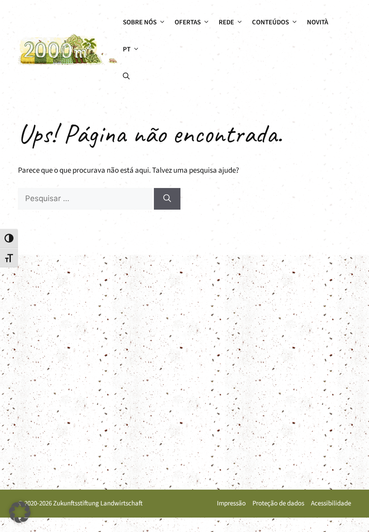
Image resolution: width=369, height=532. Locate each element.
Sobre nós (140, 22)
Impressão (231, 503)
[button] (126, 76)
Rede (226, 22)
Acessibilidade (331, 503)
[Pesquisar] (167, 199)
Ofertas (188, 22)
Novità (317, 22)
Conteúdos (270, 22)
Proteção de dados (278, 503)
